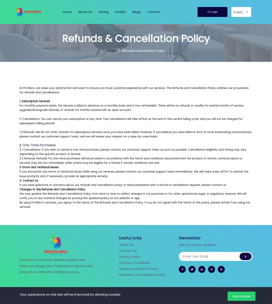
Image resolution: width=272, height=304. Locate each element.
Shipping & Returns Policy (139, 268)
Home (67, 12)
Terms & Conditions (134, 263)
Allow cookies (241, 296)
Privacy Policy (130, 257)
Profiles (120, 12)
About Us (85, 12)
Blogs (137, 12)
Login (214, 12)
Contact (153, 12)
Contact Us (128, 251)
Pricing (103, 12)
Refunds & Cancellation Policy (142, 274)
